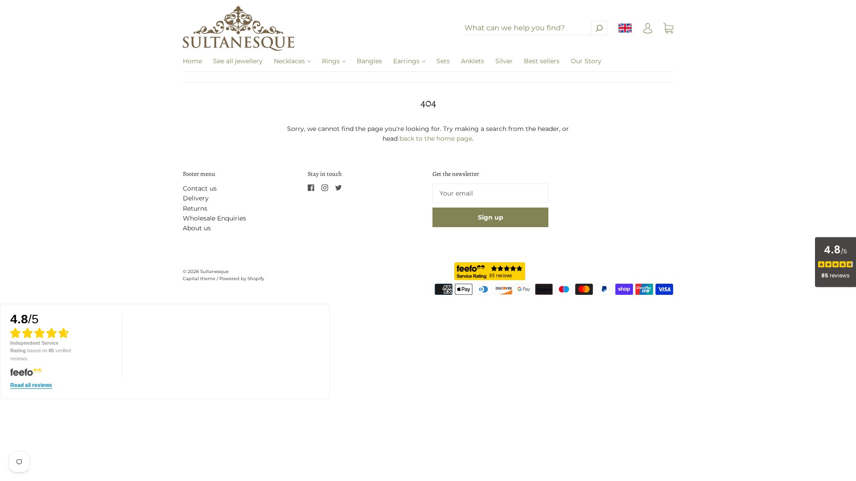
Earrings (407, 61)
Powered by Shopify (241, 278)
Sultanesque (214, 271)
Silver (504, 61)
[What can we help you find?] (536, 28)
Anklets (472, 61)
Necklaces (290, 61)
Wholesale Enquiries (214, 218)
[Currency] (625, 28)
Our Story (586, 61)
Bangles (369, 61)
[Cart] (668, 28)
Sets (443, 61)
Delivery (196, 198)
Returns (195, 208)
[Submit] (599, 28)
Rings (332, 61)
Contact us (200, 188)
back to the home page (435, 139)
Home (192, 61)
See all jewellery (238, 61)
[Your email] (490, 193)
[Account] (647, 30)
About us (197, 228)
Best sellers (542, 61)
